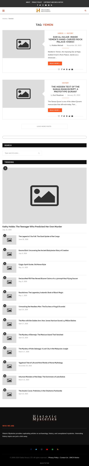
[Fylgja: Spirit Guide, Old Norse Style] (9, 268)
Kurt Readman (58, 95)
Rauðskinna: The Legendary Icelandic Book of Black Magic (41, 292)
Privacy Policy (37, 2)
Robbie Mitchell (57, 45)
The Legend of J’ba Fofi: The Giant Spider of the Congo (39, 236)
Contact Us (64, 457)
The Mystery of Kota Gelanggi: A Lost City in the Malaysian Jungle (43, 349)
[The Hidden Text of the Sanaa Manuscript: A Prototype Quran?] (23, 94)
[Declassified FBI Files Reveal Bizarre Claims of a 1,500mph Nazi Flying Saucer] (9, 282)
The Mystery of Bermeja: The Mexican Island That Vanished (41, 335)
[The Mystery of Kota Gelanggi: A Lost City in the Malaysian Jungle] (9, 352)
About (28, 2)
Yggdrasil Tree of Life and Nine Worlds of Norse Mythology (41, 363)
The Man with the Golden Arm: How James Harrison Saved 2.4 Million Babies (47, 321)
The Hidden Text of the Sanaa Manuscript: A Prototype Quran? (65, 89)
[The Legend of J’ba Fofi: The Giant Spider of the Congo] (9, 240)
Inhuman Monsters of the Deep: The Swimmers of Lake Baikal (42, 377)
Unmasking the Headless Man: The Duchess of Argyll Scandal (42, 307)
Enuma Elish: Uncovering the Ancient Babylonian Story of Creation (44, 250)
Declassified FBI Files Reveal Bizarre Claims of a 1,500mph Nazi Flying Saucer (48, 278)
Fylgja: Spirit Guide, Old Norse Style (32, 264)
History (70, 33)
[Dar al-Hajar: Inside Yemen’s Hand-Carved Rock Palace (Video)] (23, 44)
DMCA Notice (74, 457)
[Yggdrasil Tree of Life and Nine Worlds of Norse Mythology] (9, 366)
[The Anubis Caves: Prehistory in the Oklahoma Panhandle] (9, 394)
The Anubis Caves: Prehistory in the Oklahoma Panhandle (40, 391)
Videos (60, 33)
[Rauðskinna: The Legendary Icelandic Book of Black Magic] (9, 296)
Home (4, 18)
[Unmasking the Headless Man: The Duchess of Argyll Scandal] (9, 310)
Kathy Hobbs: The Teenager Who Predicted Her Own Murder (32, 226)
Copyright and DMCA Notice (53, 2)
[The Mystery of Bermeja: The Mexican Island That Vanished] (9, 338)
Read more (54, 63)
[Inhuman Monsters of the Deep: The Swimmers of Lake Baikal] (9, 380)
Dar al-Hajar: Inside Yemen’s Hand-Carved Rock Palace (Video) (66, 39)
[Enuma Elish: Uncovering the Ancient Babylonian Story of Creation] (9, 254)
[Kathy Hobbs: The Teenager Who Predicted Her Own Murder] (44, 196)
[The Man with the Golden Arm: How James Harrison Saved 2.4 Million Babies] (9, 324)
